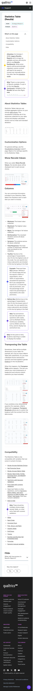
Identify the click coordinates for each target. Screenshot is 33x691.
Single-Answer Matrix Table (16, 471)
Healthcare (6, 627)
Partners (20, 661)
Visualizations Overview (12, 149)
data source (14, 112)
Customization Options (12, 41)
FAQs (7, 47)
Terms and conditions (21, 679)
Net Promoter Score (13, 468)
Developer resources (9, 657)
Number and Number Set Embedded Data (15, 537)
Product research (23, 633)
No (17, 571)
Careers (20, 653)
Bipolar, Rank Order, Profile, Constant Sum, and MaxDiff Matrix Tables (16, 475)
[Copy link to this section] (3, 103)
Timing (9, 534)
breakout (8, 361)
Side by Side (11, 501)
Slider (9, 517)
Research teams (22, 630)
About (19, 645)
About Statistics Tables (12, 38)
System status (7, 665)
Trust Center (21, 664)
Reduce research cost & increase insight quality (8, 610)
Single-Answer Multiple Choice (17, 465)
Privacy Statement (8, 679)
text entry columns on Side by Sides (15, 493)
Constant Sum (12, 523)
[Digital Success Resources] (27, 3)
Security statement (8, 683)
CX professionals (23, 627)
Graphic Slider (11, 528)
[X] (11, 670)
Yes (10, 571)
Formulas (10, 541)
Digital (20, 635)
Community (6, 645)
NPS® (11, 270)
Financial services (8, 630)
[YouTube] (19, 670)
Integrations (21, 659)
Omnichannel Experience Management (22, 604)
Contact (20, 648)
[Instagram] (4, 670)
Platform (20, 651)
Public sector (7, 633)
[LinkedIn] (15, 670)
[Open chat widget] (29, 687)
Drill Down (10, 531)
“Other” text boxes (13, 496)
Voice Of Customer (23, 599)
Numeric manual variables (15, 544)
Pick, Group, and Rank (14, 526)
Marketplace (21, 656)
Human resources (23, 638)
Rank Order (11, 520)
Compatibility (10, 44)
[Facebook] (8, 670)
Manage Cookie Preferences (11, 686)
